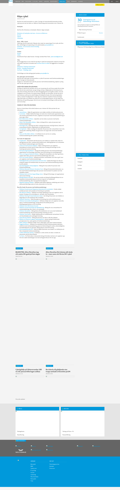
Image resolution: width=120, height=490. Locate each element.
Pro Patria (21, 236)
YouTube (80, 165)
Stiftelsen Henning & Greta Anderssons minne (30, 196)
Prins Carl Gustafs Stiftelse (26, 157)
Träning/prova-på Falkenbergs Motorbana (91, 20)
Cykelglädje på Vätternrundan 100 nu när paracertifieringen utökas (29, 370)
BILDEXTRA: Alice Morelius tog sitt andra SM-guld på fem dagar (28, 253)
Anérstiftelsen (23, 112)
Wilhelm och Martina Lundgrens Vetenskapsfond (31, 219)
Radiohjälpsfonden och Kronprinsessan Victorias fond (32, 160)
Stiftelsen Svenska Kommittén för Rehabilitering (31, 207)
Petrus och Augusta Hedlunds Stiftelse (29, 154)
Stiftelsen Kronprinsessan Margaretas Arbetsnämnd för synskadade (36, 189)
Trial (68, 1)
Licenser (80, 1)
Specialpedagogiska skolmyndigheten (28, 165)
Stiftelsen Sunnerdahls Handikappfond (29, 201)
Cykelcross (28, 1)
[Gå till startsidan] (22, 462)
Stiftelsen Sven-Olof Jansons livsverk (28, 206)
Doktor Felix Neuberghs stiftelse (27, 122)
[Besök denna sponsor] (22, 446)
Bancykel (18, 1)
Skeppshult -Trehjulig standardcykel (26, 66)
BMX (23, 1)
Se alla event (81, 37)
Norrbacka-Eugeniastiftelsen (26, 150)
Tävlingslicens (20, 431)
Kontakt (52, 466)
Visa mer (101, 33)
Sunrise (19, 35)
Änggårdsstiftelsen (24, 224)
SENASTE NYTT (69, 5)
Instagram (80, 161)
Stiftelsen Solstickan (24, 199)
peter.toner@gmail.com (57, 56)
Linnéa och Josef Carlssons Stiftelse (28, 145)
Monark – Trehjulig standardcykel (25, 68)
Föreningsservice (54, 464)
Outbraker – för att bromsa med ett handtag (28, 46)
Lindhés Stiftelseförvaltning (26, 232)
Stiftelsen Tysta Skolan (25, 214)
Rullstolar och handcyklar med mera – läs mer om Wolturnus (32, 33)
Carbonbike (20, 38)
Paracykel (62, 1)
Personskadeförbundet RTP (26, 229)
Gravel (41, 1)
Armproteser (20, 48)
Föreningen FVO (23, 125)
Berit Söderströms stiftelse (26, 119)
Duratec (19, 53)
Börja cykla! (100, 4)
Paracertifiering (66, 434)
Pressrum (52, 468)
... (93, 26)
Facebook (80, 158)
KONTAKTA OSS (58, 5)
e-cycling (35, 1)
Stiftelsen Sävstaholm (24, 211)
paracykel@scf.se (49, 45)
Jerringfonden (22, 129)
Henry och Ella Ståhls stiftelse (26, 134)
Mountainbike (54, 1)
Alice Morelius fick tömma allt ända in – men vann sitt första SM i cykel (59, 253)
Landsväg (46, 1)
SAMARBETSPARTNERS (45, 5)
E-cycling (33, 470)
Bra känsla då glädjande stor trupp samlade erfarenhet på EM (58, 370)
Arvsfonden (22, 114)
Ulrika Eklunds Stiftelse (25, 217)
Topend (19, 36)
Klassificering (20, 434)
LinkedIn (80, 168)
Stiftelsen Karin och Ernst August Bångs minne (31, 174)
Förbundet (74, 1)
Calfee (18, 55)
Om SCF (52, 461)
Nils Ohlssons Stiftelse (25, 192)
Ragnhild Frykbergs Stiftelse (26, 182)
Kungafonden (22, 140)
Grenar (33, 461)
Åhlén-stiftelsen (23, 222)
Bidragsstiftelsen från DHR (26, 177)
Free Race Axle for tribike (43, 63)
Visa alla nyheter (20, 399)
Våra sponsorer (20, 440)
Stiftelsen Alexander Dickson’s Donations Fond (31, 169)
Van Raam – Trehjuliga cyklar (24, 70)
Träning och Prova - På (68, 431)
